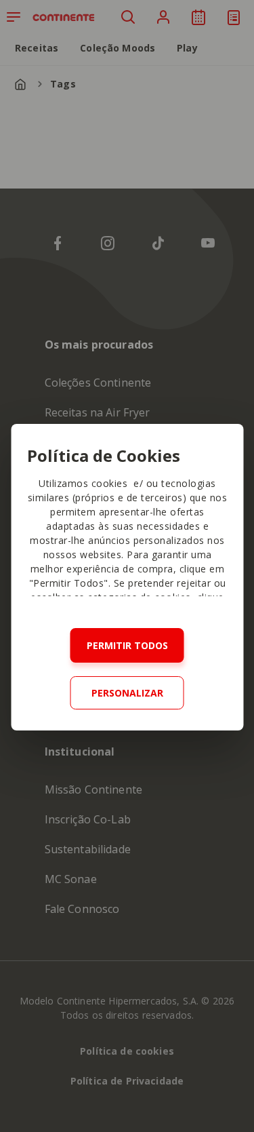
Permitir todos (127, 645)
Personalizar (127, 692)
